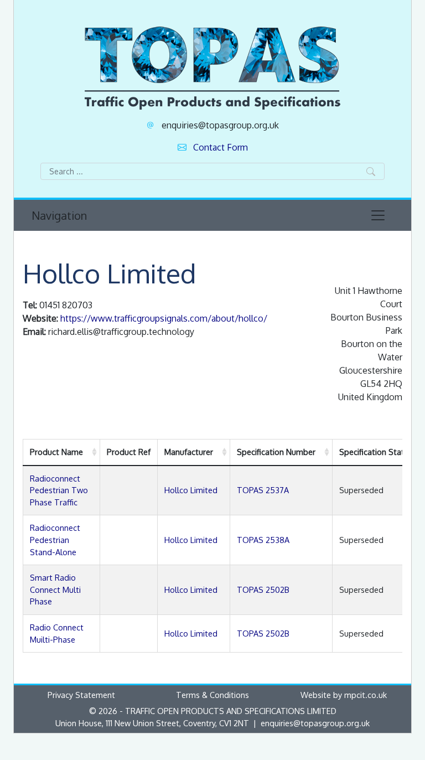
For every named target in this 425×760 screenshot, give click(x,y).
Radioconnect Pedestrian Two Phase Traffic (59, 490)
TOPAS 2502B (263, 589)
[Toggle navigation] (377, 215)
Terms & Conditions (212, 695)
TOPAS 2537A (263, 490)
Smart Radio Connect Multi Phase (55, 589)
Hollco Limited (190, 490)
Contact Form (220, 147)
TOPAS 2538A (263, 540)
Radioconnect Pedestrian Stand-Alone (55, 539)
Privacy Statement (81, 695)
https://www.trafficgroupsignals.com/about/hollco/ (163, 318)
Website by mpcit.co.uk (343, 695)
